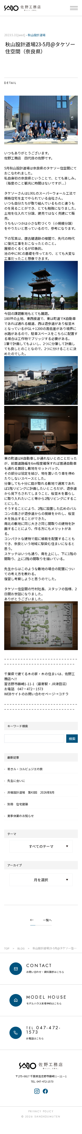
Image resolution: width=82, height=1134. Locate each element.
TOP (6, 948)
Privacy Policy (41, 1111)
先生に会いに (16, 781)
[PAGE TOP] (76, 1114)
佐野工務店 (41, 1065)
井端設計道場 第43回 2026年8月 (30, 792)
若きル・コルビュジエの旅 (25, 769)
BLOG (21, 948)
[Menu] (74, 8)
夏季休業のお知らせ (20, 816)
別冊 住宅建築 (17, 804)
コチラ (63, 693)
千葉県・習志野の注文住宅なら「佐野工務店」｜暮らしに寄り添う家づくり (22, 8)
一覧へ (47, 920)
